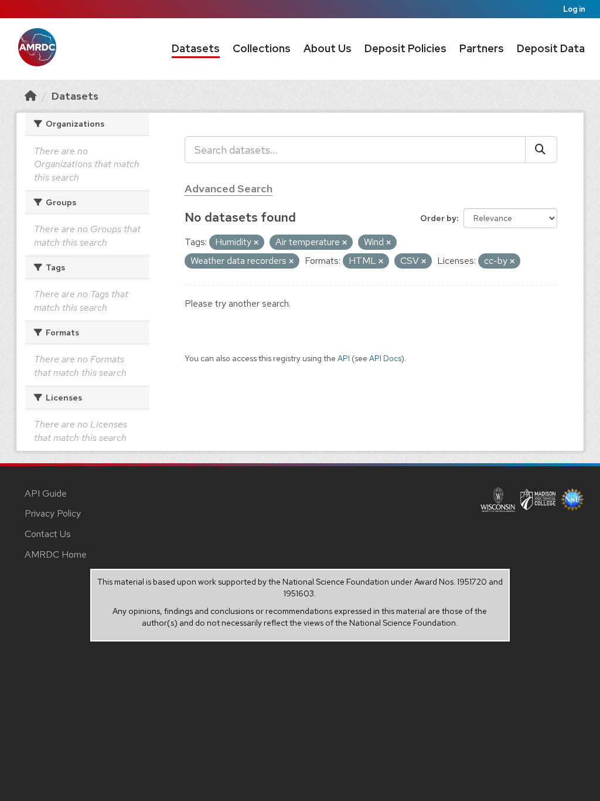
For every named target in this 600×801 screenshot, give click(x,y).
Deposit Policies (405, 48)
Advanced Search (228, 188)
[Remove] (256, 243)
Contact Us (48, 534)
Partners (481, 48)
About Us (328, 48)
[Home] (30, 96)
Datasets (196, 48)
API (344, 358)
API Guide (46, 493)
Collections (262, 48)
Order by (438, 218)
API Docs (385, 358)
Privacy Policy (53, 513)
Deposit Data (551, 48)
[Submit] (541, 149)
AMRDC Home (56, 554)
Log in (574, 9)
